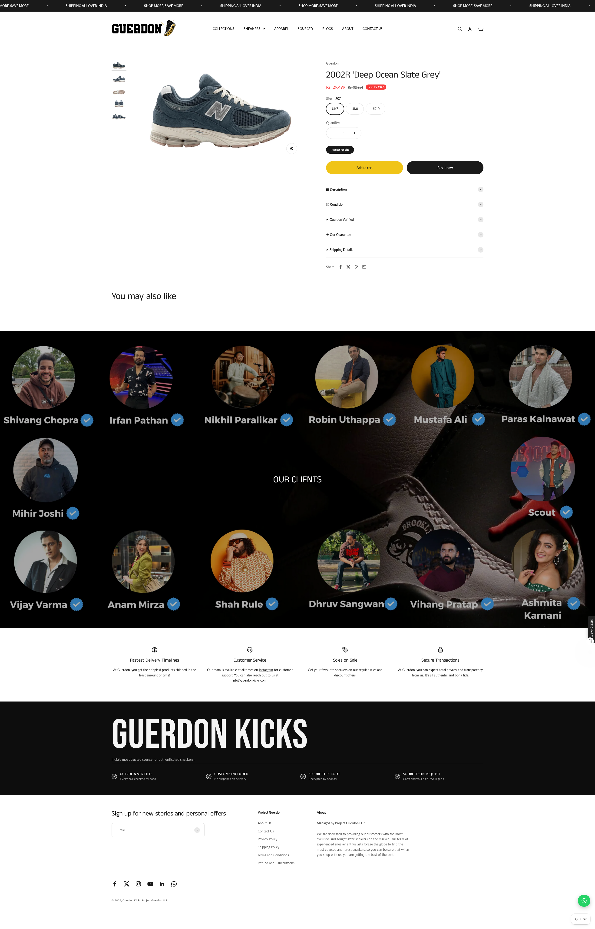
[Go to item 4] (119, 103)
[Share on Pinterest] (356, 267)
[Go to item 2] (119, 78)
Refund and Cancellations (276, 863)
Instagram (266, 670)
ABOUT (347, 29)
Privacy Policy (267, 839)
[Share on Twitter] (348, 267)
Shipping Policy (268, 847)
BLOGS (327, 29)
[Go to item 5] (119, 116)
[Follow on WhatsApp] (174, 884)
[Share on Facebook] (340, 267)
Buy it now (445, 168)
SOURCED (305, 29)
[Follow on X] (126, 884)
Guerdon (332, 63)
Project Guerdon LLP (154, 900)
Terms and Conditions (273, 855)
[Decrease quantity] (333, 133)
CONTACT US (373, 29)
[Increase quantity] (354, 133)
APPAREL (281, 29)
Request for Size (340, 149)
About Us (264, 823)
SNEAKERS (252, 29)
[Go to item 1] (119, 66)
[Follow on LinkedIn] (162, 884)
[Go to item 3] (119, 91)
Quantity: (333, 123)
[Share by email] (364, 267)
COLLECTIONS (223, 29)
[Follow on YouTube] (150, 884)
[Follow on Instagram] (138, 884)
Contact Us (266, 831)
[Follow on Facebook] (115, 884)
